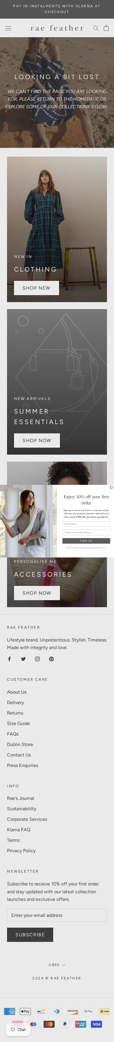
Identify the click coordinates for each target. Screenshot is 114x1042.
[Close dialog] (111, 487)
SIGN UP (86, 540)
